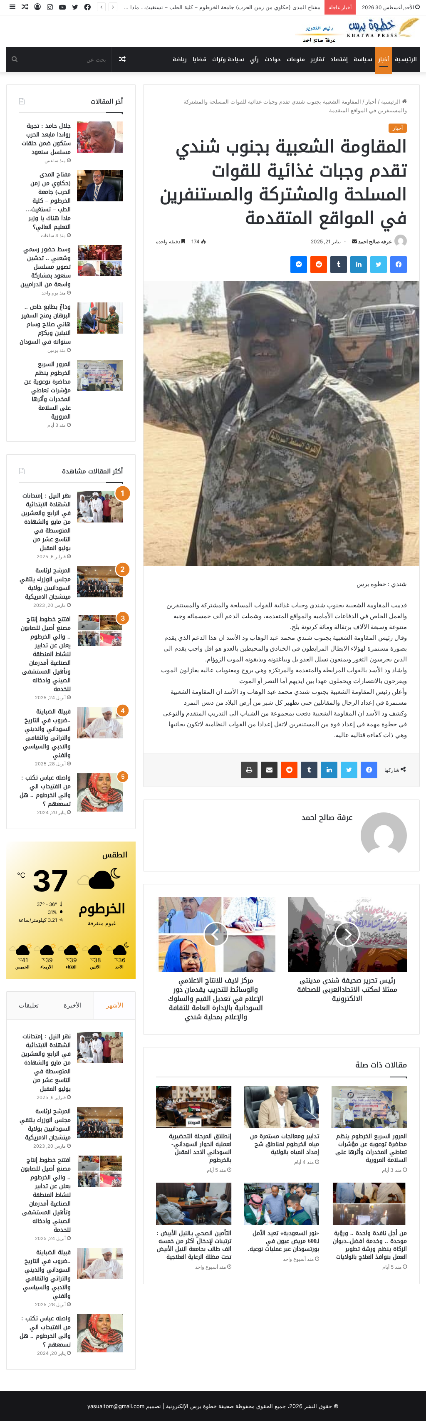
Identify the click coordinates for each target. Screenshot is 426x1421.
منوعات (296, 59)
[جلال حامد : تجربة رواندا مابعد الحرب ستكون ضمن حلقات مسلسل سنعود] (100, 137)
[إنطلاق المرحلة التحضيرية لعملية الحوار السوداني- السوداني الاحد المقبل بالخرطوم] (193, 1107)
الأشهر (114, 1005)
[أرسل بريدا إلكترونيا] (354, 241)
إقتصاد (339, 59)
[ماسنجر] (298, 264)
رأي (254, 59)
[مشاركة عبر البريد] (269, 770)
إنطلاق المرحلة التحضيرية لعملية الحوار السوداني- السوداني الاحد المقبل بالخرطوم (200, 1148)
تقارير (317, 59)
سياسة (363, 59)
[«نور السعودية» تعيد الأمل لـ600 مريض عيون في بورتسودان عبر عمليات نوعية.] (281, 1204)
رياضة (180, 59)
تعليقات (29, 1005)
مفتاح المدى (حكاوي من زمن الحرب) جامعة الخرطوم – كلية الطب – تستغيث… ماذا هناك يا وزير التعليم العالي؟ (48, 201)
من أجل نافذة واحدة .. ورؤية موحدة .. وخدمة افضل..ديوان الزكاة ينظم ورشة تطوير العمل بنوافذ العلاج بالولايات (370, 1245)
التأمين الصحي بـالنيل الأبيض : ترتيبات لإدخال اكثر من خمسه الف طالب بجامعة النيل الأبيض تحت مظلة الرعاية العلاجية (193, 1245)
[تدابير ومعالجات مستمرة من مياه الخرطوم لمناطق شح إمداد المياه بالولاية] (281, 1107)
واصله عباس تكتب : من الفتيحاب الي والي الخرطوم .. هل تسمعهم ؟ (45, 791)
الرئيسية (406, 59)
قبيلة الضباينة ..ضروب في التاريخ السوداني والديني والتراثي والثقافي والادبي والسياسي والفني (47, 733)
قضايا (199, 59)
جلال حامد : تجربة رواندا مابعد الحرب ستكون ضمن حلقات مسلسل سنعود (46, 139)
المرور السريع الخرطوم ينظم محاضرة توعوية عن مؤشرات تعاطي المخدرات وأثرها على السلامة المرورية (371, 1148)
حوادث (273, 59)
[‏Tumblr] (338, 264)
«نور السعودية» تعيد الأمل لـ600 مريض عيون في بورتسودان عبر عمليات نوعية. (283, 1241)
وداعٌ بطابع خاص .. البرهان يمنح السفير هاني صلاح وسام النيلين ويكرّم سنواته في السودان (45, 324)
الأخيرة (73, 1005)
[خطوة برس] (357, 31)
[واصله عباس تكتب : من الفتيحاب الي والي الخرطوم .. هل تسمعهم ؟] (100, 792)
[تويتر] (378, 264)
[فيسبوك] (398, 264)
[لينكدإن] (358, 264)
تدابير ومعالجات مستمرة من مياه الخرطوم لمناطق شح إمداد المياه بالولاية (284, 1144)
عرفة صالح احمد (375, 241)
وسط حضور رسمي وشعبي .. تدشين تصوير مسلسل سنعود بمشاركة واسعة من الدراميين (219, 7)
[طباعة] (249, 770)
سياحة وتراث (228, 59)
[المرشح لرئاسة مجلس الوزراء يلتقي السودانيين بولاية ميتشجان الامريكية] (100, 581)
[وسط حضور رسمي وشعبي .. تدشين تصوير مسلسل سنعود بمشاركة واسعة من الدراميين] (100, 260)
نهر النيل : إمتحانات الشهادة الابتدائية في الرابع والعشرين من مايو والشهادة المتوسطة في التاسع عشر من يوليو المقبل (46, 522)
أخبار (383, 59)
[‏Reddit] (318, 264)
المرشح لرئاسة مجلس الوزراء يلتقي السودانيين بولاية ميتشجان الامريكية (45, 583)
